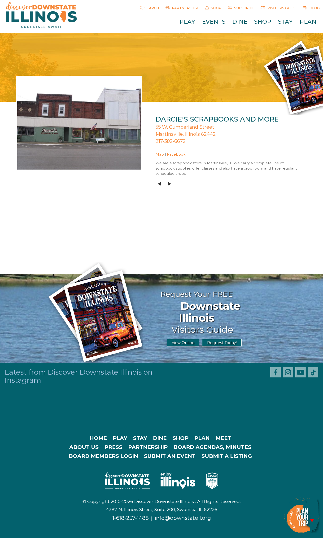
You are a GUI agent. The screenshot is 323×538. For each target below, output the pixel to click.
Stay (285, 21)
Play (187, 21)
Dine (239, 21)
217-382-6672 (171, 141)
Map (160, 154)
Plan (308, 21)
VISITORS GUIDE (281, 8)
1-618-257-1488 (130, 518)
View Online (183, 343)
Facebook (176, 154)
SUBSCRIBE (244, 8)
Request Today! (222, 343)
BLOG (314, 8)
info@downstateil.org (183, 518)
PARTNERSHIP (184, 8)
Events (213, 21)
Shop (262, 21)
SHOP (215, 8)
